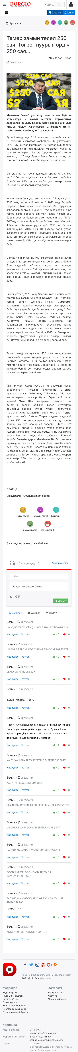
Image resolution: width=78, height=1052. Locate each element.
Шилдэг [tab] (35, 612)
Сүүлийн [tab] (16, 612)
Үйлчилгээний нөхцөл (14, 1005)
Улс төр (57, 57)
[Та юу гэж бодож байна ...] (39, 586)
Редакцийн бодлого (13, 995)
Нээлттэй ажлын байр (14, 1008)
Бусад (67, 57)
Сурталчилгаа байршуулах (17, 1012)
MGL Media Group (31, 978)
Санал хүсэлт (10, 1002)
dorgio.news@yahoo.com (43, 1033)
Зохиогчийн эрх (11, 999)
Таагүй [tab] (52, 612)
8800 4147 (35, 1036)
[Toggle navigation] (7, 12)
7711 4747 (35, 1029)
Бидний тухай (10, 992)
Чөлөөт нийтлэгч (57, 999)
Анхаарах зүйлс (60, 563)
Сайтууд (52, 995)
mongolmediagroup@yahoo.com (46, 1040)
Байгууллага (55, 992)
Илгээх (62, 601)
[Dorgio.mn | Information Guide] (10, 969)
